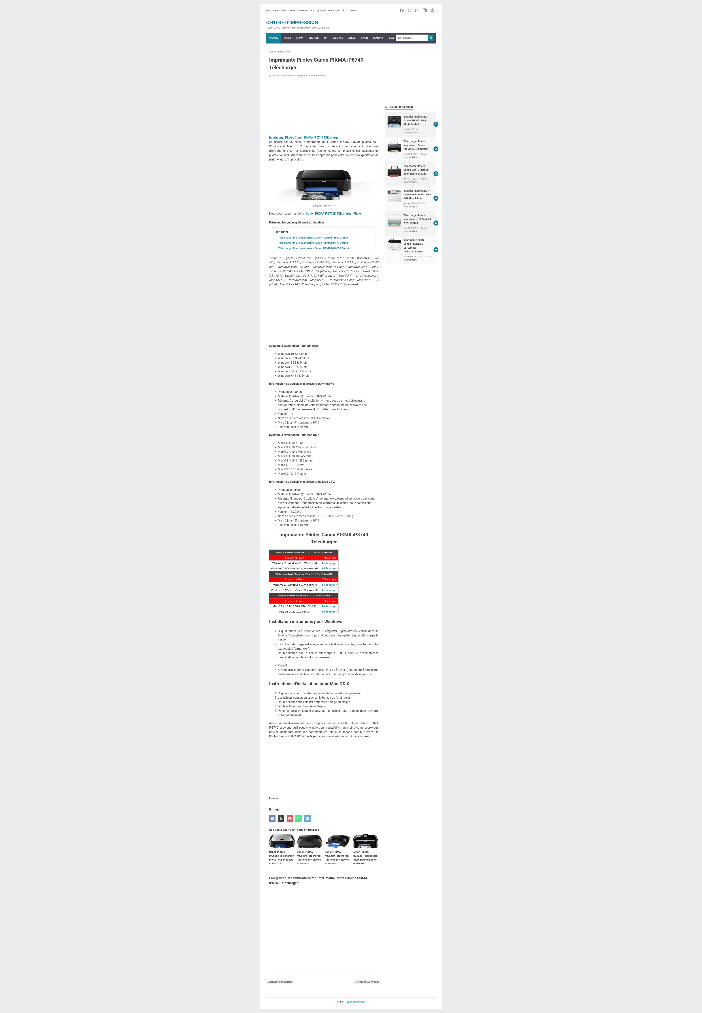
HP (325, 38)
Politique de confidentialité (327, 10)
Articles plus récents (280, 982)
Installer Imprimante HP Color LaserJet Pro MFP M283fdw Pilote (417, 194)
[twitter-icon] (409, 11)
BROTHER (314, 38)
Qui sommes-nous (276, 10)
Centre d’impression (292, 22)
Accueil (273, 38)
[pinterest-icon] (432, 11)
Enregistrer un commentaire (310, 75)
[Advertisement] (324, 107)
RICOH (364, 38)
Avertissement (298, 10)
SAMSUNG (378, 38)
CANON (287, 38)
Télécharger (329, 563)
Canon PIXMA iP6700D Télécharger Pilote (333, 213)
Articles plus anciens (367, 982)
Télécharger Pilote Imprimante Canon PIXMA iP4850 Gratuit (313, 237)
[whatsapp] (298, 818)
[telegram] (307, 818)
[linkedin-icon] (425, 11)
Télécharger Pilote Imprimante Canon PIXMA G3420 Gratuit (415, 145)
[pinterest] (290, 818)
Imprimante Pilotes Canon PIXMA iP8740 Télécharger (304, 137)
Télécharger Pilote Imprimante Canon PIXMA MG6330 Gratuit (314, 248)
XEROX (352, 38)
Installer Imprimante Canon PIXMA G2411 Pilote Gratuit (415, 120)
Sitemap (352, 10)
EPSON (299, 38)
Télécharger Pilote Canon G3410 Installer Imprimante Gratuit (416, 170)
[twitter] (281, 818)
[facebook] (272, 818)
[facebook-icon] (402, 11)
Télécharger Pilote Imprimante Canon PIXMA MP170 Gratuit (313, 242)
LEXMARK (338, 38)
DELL (391, 38)
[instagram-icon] (417, 11)
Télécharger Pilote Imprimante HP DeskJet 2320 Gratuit (417, 219)
